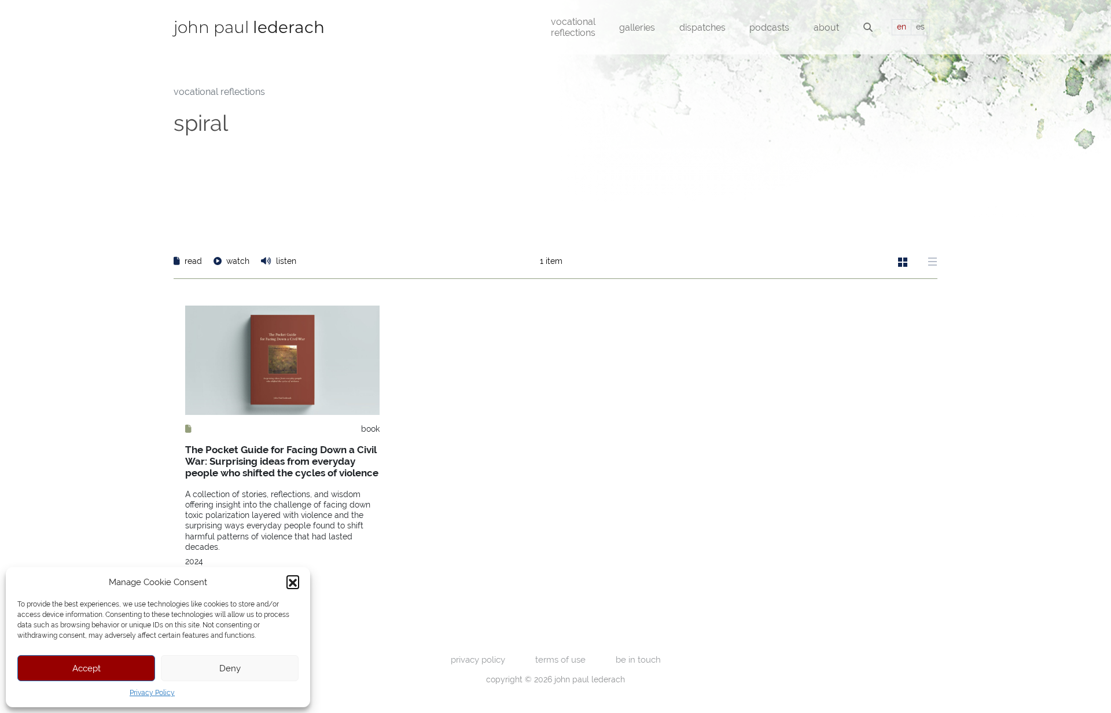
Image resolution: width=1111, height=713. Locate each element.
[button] (293, 581)
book (370, 428)
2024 (194, 561)
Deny (230, 668)
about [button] (826, 27)
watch (238, 261)
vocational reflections (219, 91)
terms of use (560, 659)
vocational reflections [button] (573, 27)
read (193, 261)
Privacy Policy (152, 693)
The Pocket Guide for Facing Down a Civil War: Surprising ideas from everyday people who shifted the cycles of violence (281, 461)
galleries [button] (637, 27)
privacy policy (478, 659)
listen (285, 261)
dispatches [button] (702, 27)
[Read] (188, 428)
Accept (86, 668)
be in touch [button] (638, 659)
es (920, 26)
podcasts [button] (769, 27)
